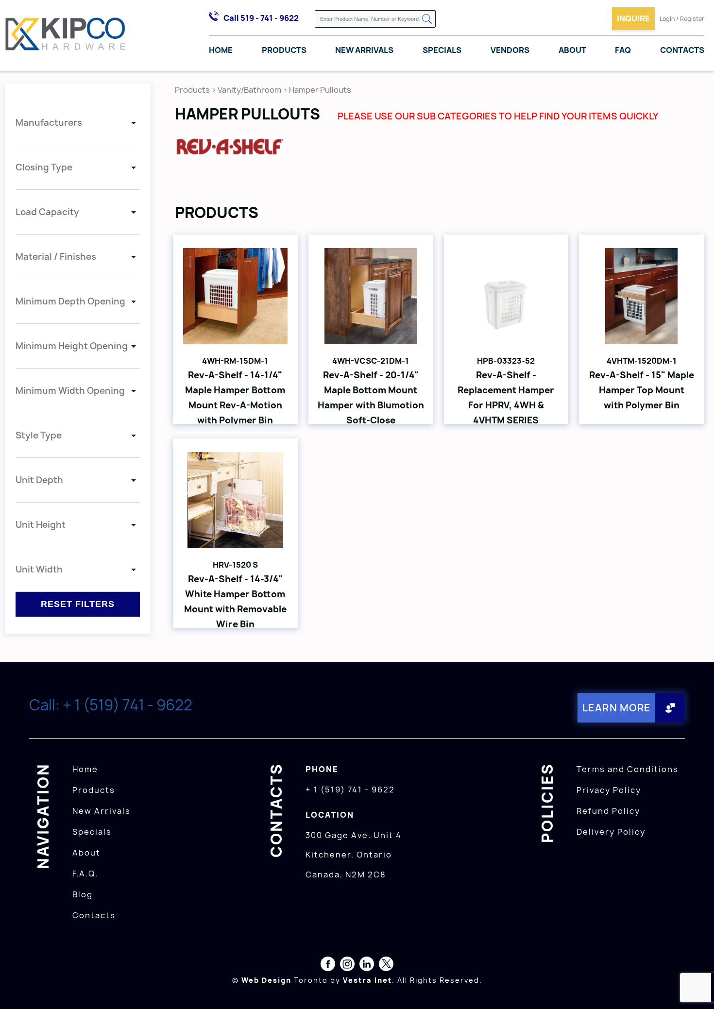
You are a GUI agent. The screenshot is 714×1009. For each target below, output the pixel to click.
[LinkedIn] (366, 966)
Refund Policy (608, 811)
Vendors (510, 50)
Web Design (266, 980)
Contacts (682, 50)
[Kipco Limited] (65, 35)
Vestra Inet (367, 980)
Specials (442, 50)
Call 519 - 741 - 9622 (261, 18)
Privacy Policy (609, 790)
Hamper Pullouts (320, 89)
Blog (82, 894)
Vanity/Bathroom (249, 89)
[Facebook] (328, 966)
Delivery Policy (611, 831)
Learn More (616, 707)
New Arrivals (364, 50)
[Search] (427, 19)
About (572, 50)
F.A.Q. (85, 873)
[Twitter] (386, 966)
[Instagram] (347, 966)
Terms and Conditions (628, 769)
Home (221, 50)
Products (284, 50)
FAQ (623, 50)
